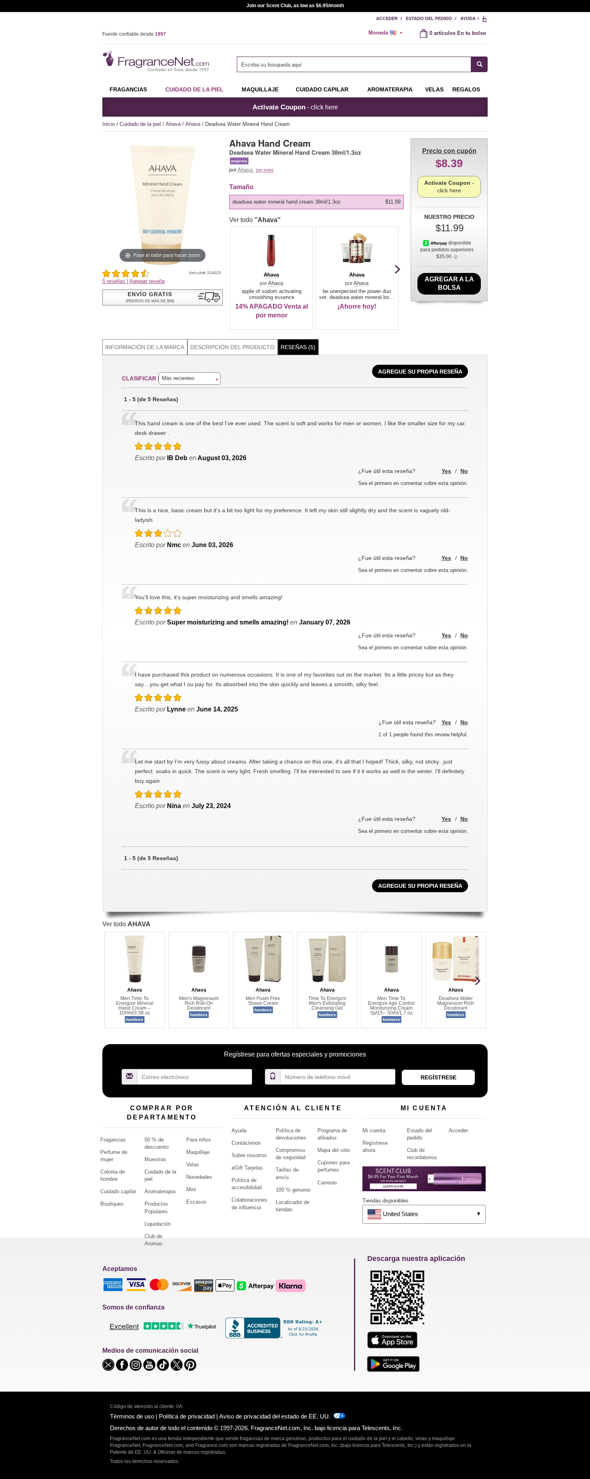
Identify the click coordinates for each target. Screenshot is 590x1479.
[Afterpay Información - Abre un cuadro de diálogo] (435, 243)
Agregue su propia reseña (420, 371)
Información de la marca (144, 347)
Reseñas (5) (298, 347)
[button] (162, 297)
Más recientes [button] (178, 378)
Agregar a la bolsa (449, 283)
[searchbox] (354, 64)
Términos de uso (132, 1416)
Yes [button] (446, 471)
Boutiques (112, 1204)
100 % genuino (293, 1190)
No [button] (464, 471)
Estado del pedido (429, 18)
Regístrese (438, 1077)
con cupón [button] (449, 150)
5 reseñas (114, 281)
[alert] (388, 32)
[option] (316, 202)
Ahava (174, 124)
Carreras (327, 1183)
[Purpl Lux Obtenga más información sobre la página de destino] (424, 1182)
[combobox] (362, 64)
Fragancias (128, 89)
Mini (191, 1189)
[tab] (144, 347)
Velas (192, 1165)
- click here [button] (295, 107)
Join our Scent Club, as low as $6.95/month (295, 5)
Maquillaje (260, 89)
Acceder (387, 18)
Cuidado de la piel (194, 89)
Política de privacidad (187, 1416)
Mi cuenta (373, 1130)
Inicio (108, 124)
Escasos (196, 1202)
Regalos (466, 89)
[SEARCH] (479, 64)
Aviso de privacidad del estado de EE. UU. (274, 1416)
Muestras (155, 1159)
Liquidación (157, 1224)
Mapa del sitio (333, 1150)
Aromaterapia (159, 1191)
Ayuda (468, 18)
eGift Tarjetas (247, 1168)
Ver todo (255, 219)
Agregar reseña (147, 281)
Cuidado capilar (322, 89)
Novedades (199, 1177)
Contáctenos (246, 1143)
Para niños (198, 1140)
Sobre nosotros (249, 1155)
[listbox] (318, 202)
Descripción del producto (232, 347)
